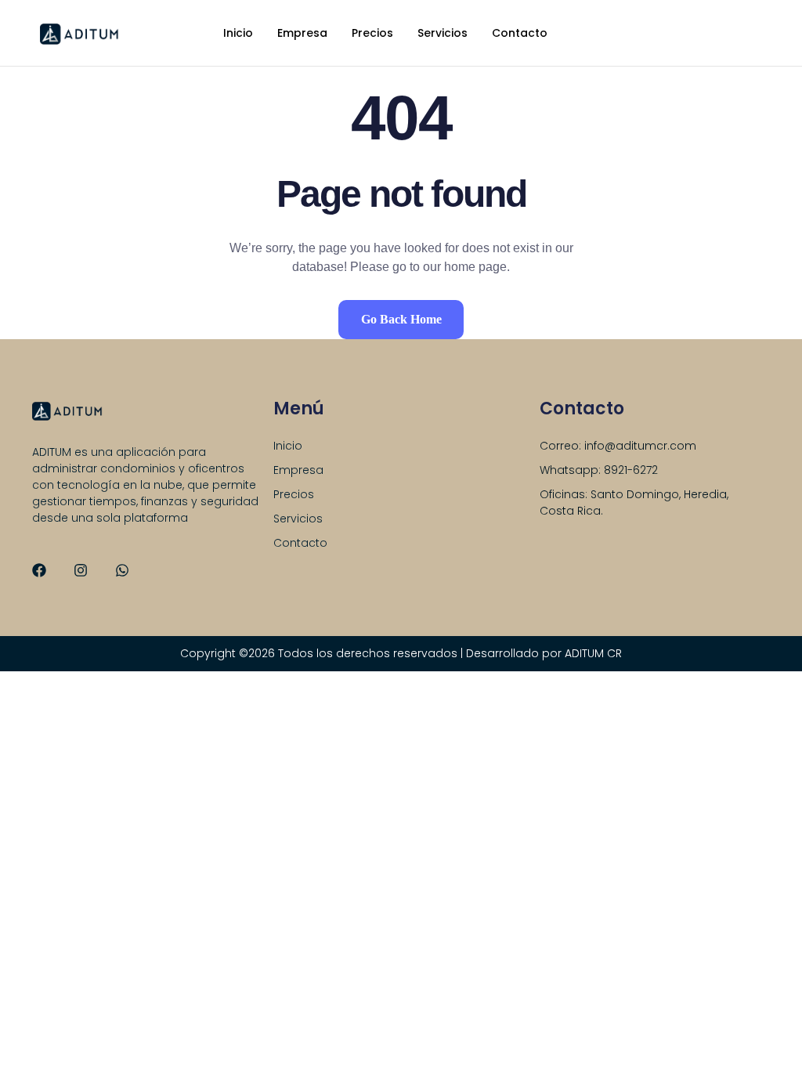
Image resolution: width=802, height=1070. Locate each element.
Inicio (238, 33)
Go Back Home (401, 319)
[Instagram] (81, 570)
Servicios (442, 33)
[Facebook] (39, 570)
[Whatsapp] (122, 570)
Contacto (519, 33)
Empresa (302, 33)
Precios (372, 33)
